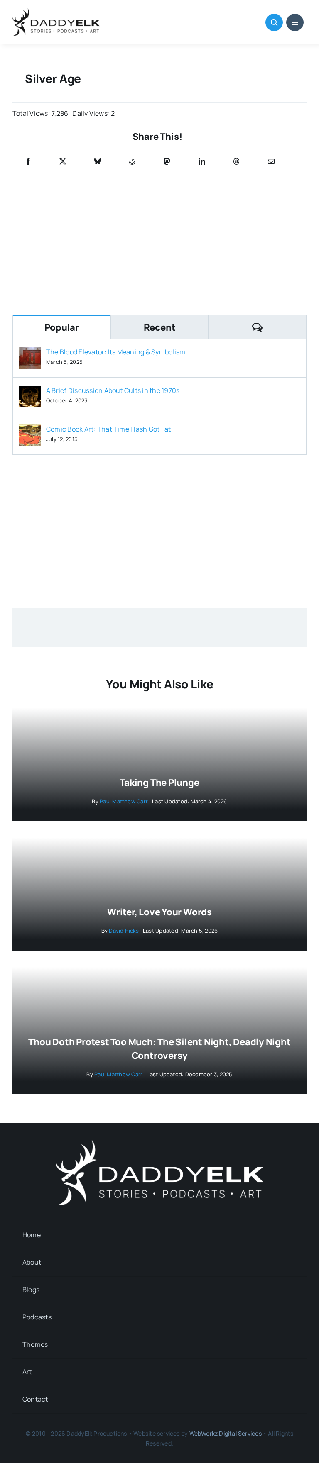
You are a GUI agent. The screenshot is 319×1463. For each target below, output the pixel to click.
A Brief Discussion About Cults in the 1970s (112, 390)
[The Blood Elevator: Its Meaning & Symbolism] (30, 353)
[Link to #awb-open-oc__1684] (295, 22)
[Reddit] (132, 162)
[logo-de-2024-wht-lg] (159, 1143)
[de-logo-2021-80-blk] (56, 11)
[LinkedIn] (201, 162)
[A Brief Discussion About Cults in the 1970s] (30, 391)
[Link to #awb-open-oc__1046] (274, 22)
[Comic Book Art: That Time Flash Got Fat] (30, 430)
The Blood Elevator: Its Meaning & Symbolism (115, 351)
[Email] (271, 162)
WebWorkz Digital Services (225, 1433)
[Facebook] (28, 162)
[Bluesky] (97, 162)
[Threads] (236, 162)
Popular (61, 327)
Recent (160, 327)
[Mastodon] (167, 162)
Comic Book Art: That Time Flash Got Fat (108, 429)
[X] (62, 162)
